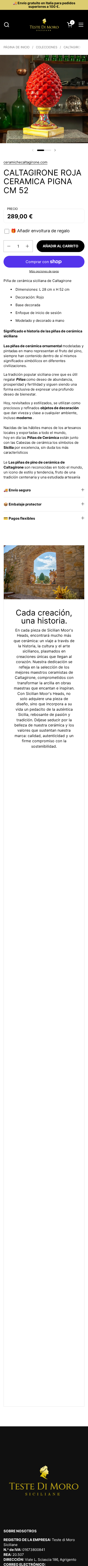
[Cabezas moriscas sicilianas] (44, 24)
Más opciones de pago (44, 271)
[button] (6, 25)
